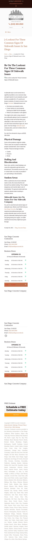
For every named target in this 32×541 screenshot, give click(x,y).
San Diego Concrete (10, 209)
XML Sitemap (16, 427)
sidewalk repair (21, 125)
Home (5, 54)
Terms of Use (8, 427)
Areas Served (8, 425)
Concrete (10, 103)
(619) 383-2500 (18, 1)
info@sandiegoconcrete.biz (16, 3)
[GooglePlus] (6, 336)
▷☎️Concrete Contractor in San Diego (16, 14)
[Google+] (16, 6)
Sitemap (15, 425)
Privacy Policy (22, 425)
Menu (9, 32)
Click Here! (16, 414)
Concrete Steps (22, 227)
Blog (10, 54)
